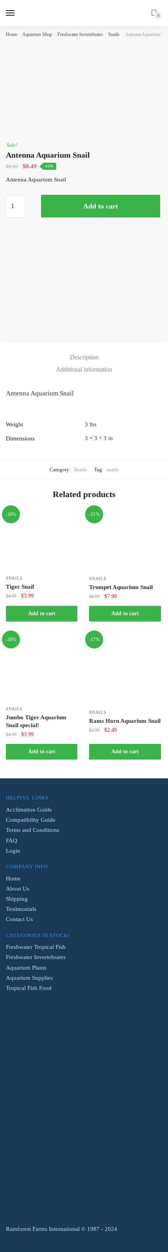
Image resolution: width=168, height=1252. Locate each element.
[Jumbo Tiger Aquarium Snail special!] (41, 668)
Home (11, 34)
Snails (114, 34)
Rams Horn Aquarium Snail (125, 721)
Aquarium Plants (26, 968)
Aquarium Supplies (29, 978)
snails (113, 469)
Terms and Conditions (32, 830)
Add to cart (100, 206)
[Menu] (10, 13)
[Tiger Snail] (41, 540)
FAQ (11, 840)
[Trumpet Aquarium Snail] (125, 540)
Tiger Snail (20, 587)
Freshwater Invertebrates (80, 34)
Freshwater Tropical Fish (36, 947)
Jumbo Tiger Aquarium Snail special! (36, 721)
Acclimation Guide (29, 810)
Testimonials (21, 909)
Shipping (17, 899)
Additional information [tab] (84, 369)
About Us (17, 889)
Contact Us (19, 919)
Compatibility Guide (30, 820)
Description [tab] (84, 357)
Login (13, 851)
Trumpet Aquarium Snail (121, 587)
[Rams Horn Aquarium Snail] (125, 670)
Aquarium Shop (37, 34)
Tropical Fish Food (29, 988)
